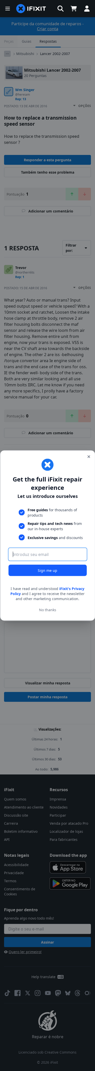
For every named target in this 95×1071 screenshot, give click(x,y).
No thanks (47, 609)
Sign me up (47, 570)
